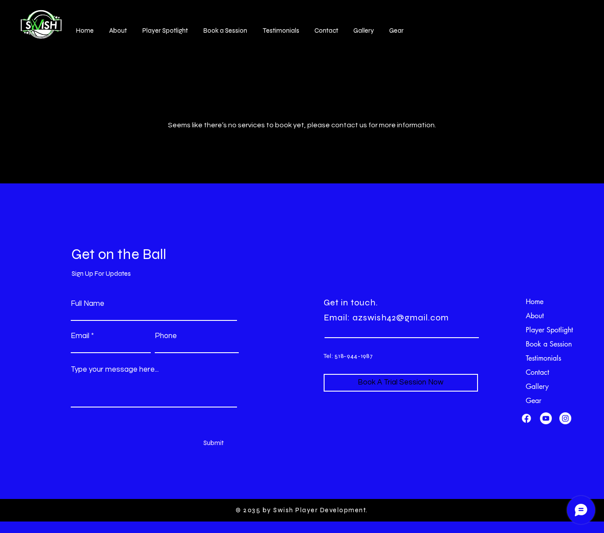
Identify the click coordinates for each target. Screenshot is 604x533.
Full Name (87, 304)
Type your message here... (115, 369)
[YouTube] (546, 418)
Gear (533, 400)
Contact (537, 372)
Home (534, 301)
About (535, 315)
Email (80, 336)
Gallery (537, 386)
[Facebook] (526, 418)
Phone (166, 336)
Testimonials (543, 358)
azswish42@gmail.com (400, 317)
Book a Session (549, 344)
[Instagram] (565, 418)
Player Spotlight (549, 330)
